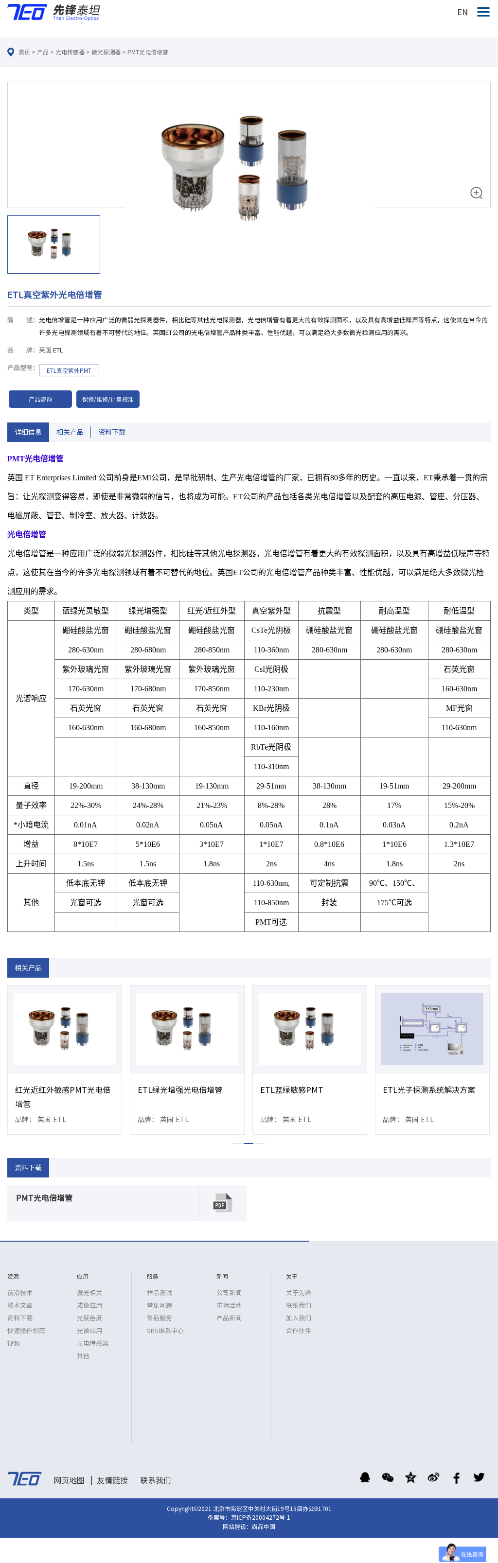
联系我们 (298, 1305)
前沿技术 (20, 1293)
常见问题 (159, 1305)
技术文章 (20, 1305)
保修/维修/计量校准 (108, 399)
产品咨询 (40, 399)
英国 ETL (51, 350)
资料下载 (111, 432)
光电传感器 (70, 52)
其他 (83, 1356)
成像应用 (89, 1305)
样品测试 (159, 1293)
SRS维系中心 (165, 1331)
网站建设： (237, 1526)
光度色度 (89, 1318)
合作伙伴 (298, 1331)
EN (462, 12)
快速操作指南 (26, 1331)
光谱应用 (89, 1331)
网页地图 (69, 1480)
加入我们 (298, 1318)
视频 (13, 1343)
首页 (24, 52)
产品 (43, 52)
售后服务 (159, 1318)
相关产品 (70, 432)
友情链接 (112, 1480)
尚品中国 (263, 1526)
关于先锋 (298, 1293)
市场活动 (229, 1305)
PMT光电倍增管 (147, 52)
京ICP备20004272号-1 (260, 1517)
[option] (249, 179)
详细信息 (28, 432)
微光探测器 (106, 52)
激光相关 (89, 1293)
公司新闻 (229, 1293)
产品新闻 (229, 1318)
